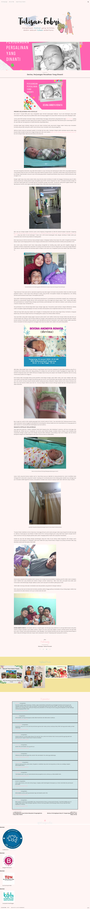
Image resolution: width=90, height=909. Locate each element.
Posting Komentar (17, 810)
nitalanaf (17, 800)
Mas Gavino (69, 118)
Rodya (17, 716)
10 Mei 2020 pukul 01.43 (21, 794)
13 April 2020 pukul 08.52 (22, 757)
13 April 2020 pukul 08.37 (22, 739)
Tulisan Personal (47, 646)
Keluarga (40, 646)
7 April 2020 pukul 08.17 (21, 710)
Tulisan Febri (3, 907)
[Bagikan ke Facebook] (40, 649)
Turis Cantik (18, 762)
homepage (4, 1)
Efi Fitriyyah (18, 724)
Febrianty (45, 642)
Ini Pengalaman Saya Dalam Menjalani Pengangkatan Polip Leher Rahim (27, 814)
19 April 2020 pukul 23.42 (22, 776)
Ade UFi (17, 703)
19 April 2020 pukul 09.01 (22, 767)
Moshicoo (22, 907)
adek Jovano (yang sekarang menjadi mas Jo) (63, 132)
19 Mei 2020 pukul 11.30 (21, 806)
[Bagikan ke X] (43, 649)
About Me (11, 1)
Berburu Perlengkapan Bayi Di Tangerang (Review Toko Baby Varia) (62, 814)
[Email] (46, 649)
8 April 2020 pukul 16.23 (21, 729)
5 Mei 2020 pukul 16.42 (21, 786)
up (87, 907)
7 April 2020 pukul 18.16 (21, 719)
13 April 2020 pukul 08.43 (22, 748)
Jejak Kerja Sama (20, 1)
